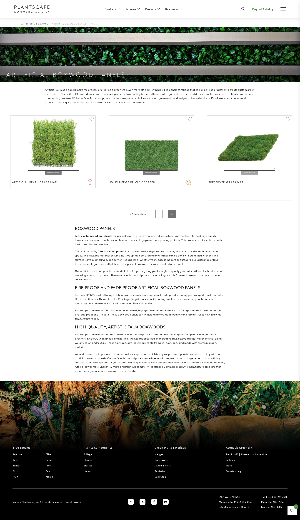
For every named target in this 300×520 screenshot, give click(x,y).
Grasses (88, 465)
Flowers (88, 459)
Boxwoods (160, 476)
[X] (142, 502)
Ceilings (230, 459)
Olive (49, 454)
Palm (49, 459)
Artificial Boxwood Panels (69, 24)
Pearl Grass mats (135, 366)
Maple (49, 476)
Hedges (159, 454)
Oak (48, 471)
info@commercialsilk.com (234, 506)
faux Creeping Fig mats (210, 362)
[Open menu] (281, 9)
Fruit (15, 476)
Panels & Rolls (163, 465)
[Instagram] (131, 502)
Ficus (15, 471)
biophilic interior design (156, 362)
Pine (48, 465)
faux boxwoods (181, 338)
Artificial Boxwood (35, 24)
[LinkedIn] (166, 502)
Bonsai (16, 465)
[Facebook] (154, 502)
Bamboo (17, 454)
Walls (229, 465)
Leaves (87, 471)
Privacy (77, 501)
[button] (91, 119)
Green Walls (161, 459)
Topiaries (160, 471)
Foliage (88, 454)
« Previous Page (138, 214)
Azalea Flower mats (87, 366)
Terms (67, 501)
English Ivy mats (109, 366)
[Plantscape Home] (34, 8)
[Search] (243, 9)
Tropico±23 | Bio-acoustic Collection (246, 454)
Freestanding (233, 471)
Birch (15, 459)
